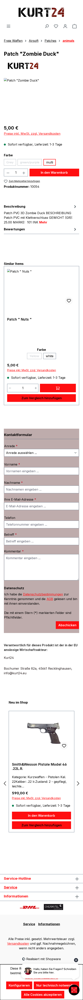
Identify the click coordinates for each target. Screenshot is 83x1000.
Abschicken (67, 625)
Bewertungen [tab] (14, 229)
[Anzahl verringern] (8, 172)
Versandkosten (18, 943)
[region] (41, 99)
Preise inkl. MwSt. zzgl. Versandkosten (32, 134)
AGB (50, 599)
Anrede (11, 446)
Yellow (36, 356)
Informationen (49, 924)
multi (49, 162)
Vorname (12, 464)
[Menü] (8, 26)
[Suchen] (46, 26)
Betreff (10, 534)
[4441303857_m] (41, 99)
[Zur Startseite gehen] (41, 12)
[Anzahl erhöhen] (24, 172)
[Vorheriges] (5, 783)
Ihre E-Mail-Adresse (20, 499)
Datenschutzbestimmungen (43, 594)
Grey (11, 163)
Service (10, 887)
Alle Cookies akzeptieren (43, 995)
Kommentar (14, 551)
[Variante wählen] (58, 388)
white (49, 356)
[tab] (40, 214)
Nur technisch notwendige (56, 985)
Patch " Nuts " (19, 319)
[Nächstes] (78, 783)
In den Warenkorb (54, 172)
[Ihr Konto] (65, 26)
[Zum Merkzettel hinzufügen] (69, 301)
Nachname (13, 483)
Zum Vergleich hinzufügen (41, 398)
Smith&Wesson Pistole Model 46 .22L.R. (39, 766)
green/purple (31, 163)
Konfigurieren (19, 985)
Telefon (9, 518)
